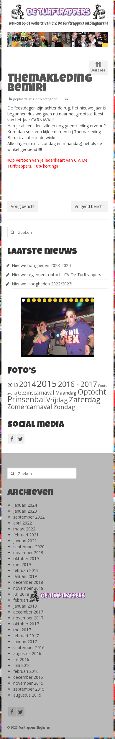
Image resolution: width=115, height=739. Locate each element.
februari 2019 (26, 570)
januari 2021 (25, 540)
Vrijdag (57, 399)
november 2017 (28, 618)
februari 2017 (26, 635)
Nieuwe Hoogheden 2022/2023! (42, 284)
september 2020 (29, 546)
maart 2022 (24, 529)
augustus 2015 (27, 695)
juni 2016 (22, 665)
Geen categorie (45, 99)
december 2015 (28, 677)
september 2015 (29, 689)
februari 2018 (26, 600)
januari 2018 (25, 606)
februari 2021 (26, 535)
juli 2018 (21, 594)
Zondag (64, 407)
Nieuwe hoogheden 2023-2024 (41, 265)
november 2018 (28, 588)
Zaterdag (85, 399)
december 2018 (28, 582)
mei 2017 (22, 629)
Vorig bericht (23, 206)
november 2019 (28, 552)
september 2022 (29, 517)
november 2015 (28, 683)
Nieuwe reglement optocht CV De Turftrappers (56, 274)
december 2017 (28, 612)
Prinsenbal (26, 399)
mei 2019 (22, 564)
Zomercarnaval (29, 406)
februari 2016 (26, 671)
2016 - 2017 (77, 384)
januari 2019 (25, 576)
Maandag (65, 393)
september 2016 (29, 647)
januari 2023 (25, 511)
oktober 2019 (26, 558)
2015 (47, 384)
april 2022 (22, 523)
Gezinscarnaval (36, 392)
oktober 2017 (26, 624)
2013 (12, 385)
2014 (27, 384)
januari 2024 (25, 505)
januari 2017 (25, 641)
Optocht (92, 392)
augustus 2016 (27, 653)
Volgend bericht (89, 206)
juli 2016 (21, 659)
